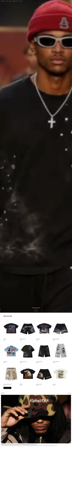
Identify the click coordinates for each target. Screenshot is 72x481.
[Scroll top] (71, 480)
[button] (64, 1)
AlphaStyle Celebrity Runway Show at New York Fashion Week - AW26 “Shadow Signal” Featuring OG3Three (18, 444)
